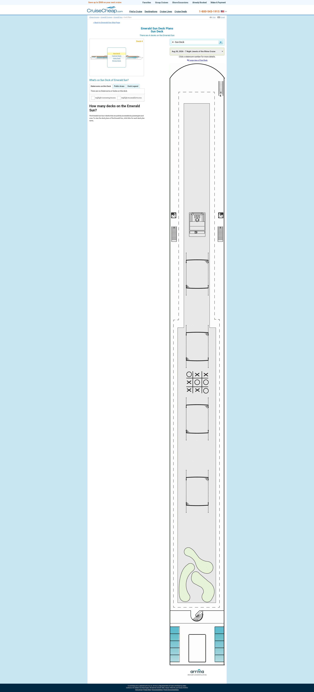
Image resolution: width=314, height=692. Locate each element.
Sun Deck (116, 54)
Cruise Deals (181, 11)
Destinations (151, 11)
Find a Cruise (135, 11)
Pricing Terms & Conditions (171, 689)
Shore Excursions (180, 3)
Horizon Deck (116, 56)
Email (223, 17)
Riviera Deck (116, 61)
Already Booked (199, 3)
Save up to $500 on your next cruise (104, 2)
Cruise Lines (166, 11)
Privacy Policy (147, 689)
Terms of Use (139, 689)
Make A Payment (218, 3)
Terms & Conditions (157, 689)
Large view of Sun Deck (198, 60)
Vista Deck (116, 58)
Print (214, 17)
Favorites (147, 3)
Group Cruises (161, 3)
